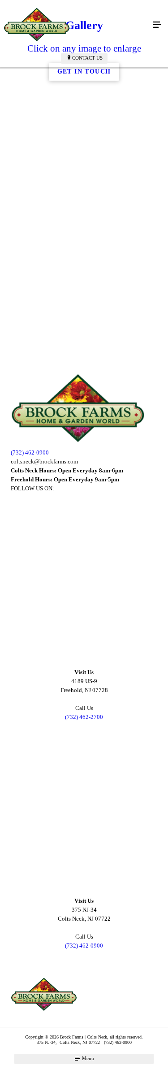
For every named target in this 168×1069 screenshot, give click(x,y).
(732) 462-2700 (84, 717)
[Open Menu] (157, 25)
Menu (87, 1058)
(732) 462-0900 (30, 452)
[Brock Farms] (75, 25)
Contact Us (87, 58)
